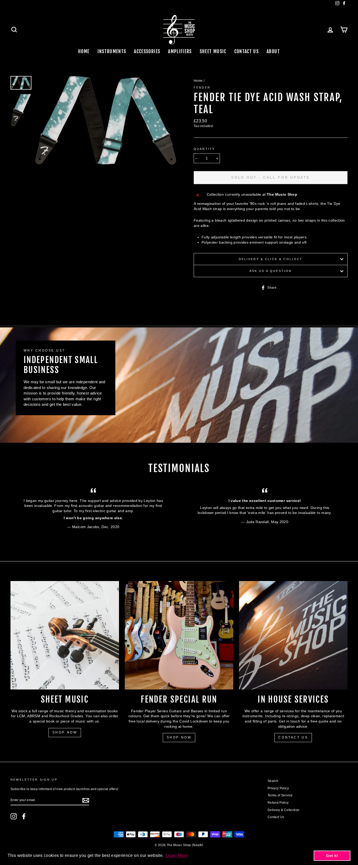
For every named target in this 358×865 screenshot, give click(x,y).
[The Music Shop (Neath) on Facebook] (24, 816)
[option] (105, 120)
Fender (202, 87)
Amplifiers (180, 51)
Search (273, 781)
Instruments (111, 51)
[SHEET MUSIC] (64, 635)
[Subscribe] (85, 800)
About (273, 51)
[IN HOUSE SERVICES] (293, 635)
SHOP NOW (64, 732)
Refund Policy (278, 802)
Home (83, 51)
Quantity (204, 148)
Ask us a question (270, 270)
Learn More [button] (177, 855)
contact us (293, 737)
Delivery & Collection (283, 810)
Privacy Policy (278, 788)
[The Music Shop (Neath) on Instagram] (13, 816)
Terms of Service (280, 795)
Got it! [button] (332, 855)
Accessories (147, 51)
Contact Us (246, 51)
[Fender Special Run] (179, 635)
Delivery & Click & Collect (271, 259)
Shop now (179, 737)
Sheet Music (213, 51)
